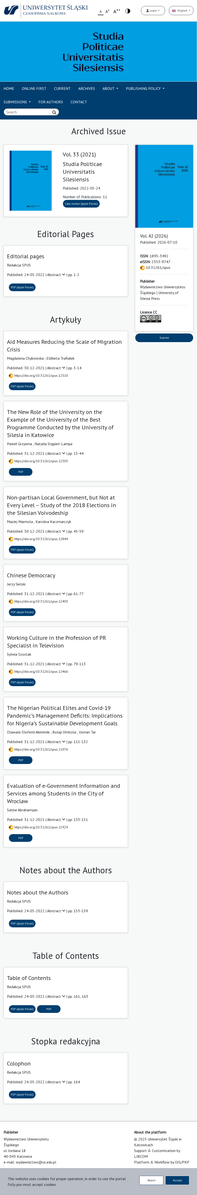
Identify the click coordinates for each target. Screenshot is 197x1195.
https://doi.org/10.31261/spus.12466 (40, 671)
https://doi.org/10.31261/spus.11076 (40, 749)
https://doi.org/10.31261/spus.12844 (40, 539)
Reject (151, 1180)
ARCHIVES (86, 88)
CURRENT (62, 88)
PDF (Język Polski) (22, 287)
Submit (164, 337)
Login (153, 10)
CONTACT (79, 101)
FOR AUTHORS (50, 101)
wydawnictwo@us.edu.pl (36, 1162)
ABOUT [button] (109, 88)
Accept (177, 1180)
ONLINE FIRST (34, 88)
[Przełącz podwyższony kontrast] (128, 10)
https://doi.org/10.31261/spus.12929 (40, 827)
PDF (20, 472)
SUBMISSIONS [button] (16, 101)
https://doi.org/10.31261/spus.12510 (40, 375)
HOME (9, 88)
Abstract (54, 274)
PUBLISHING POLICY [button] (144, 88)
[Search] (54, 112)
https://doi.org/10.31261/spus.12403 (40, 601)
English (182, 10)
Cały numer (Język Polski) (81, 203)
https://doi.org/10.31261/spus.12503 (40, 461)
